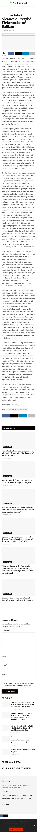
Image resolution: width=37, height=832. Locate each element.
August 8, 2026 (6, 544)
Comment (6, 630)
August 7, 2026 (6, 575)
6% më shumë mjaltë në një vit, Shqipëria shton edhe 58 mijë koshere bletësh (22, 728)
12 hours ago (16, 709)
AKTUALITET (27, 795)
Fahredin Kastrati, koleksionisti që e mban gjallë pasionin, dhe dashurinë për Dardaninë (18, 453)
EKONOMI (15, 798)
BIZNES (4, 795)
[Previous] (16, 609)
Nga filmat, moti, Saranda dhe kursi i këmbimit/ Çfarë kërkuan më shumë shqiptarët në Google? (18, 509)
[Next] (20, 609)
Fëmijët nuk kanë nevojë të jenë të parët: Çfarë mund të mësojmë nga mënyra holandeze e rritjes (22, 716)
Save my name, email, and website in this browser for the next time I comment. (19, 684)
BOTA (31, 798)
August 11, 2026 (6, 514)
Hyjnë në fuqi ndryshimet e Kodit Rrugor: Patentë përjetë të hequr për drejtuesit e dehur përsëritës (18, 539)
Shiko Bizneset (15, 829)
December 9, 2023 (8, 30)
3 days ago (15, 754)
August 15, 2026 (7, 458)
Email (4, 665)
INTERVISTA (6, 798)
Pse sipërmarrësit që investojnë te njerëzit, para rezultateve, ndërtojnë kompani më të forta (21, 740)
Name (4, 656)
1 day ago (15, 732)
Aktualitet (7, 447)
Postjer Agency (15, 787)
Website (5, 674)
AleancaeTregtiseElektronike (17, 409)
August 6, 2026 (6, 602)
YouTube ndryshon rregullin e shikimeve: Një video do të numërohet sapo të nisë (22, 704)
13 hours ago (16, 721)
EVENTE (23, 798)
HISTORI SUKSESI (15, 795)
